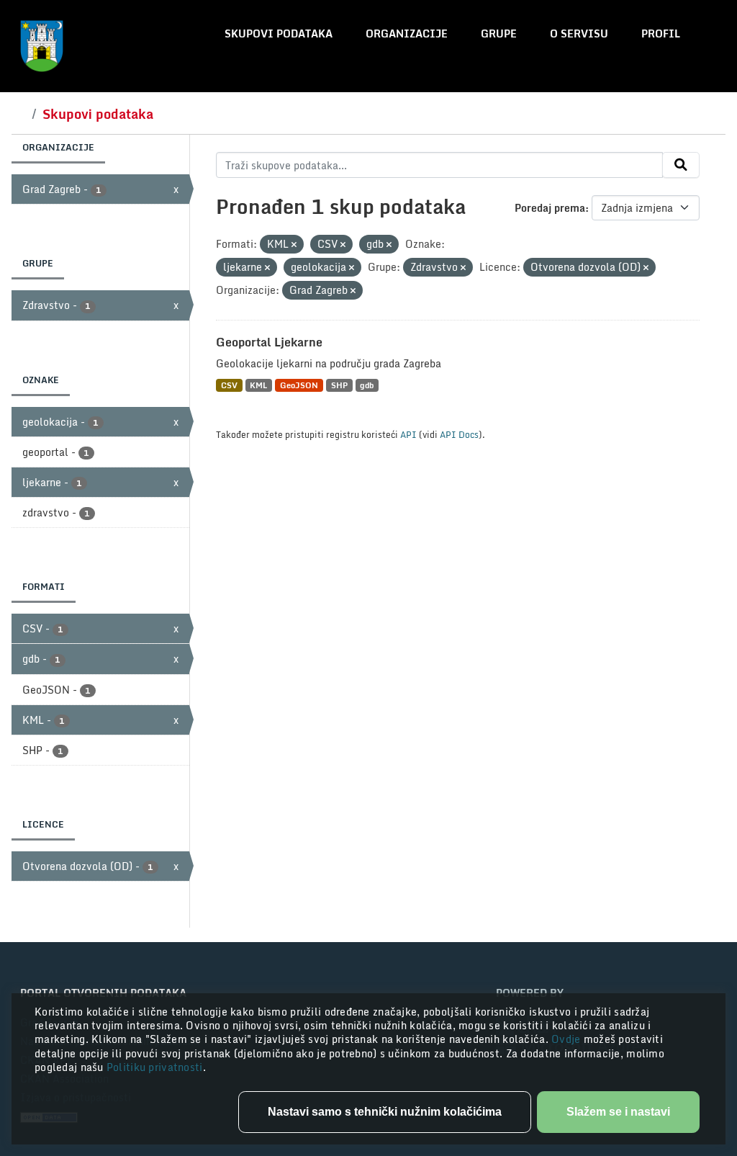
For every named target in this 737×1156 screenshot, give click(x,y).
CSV (229, 385)
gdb (367, 385)
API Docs (459, 434)
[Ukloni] (294, 244)
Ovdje (567, 1039)
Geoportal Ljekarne (269, 342)
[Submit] (681, 165)
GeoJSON (299, 385)
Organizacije (407, 33)
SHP (339, 385)
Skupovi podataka (279, 33)
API (408, 434)
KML (258, 385)
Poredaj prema (550, 208)
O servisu (579, 33)
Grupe (499, 33)
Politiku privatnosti (155, 1067)
